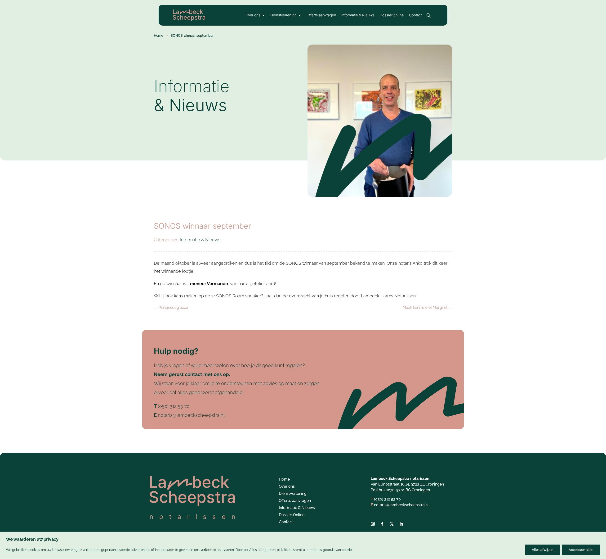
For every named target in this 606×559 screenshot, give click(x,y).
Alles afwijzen (542, 550)
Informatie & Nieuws (357, 15)
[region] (303, 545)
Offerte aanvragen (321, 15)
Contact (415, 15)
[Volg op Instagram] (373, 524)
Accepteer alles (581, 550)
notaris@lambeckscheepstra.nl (191, 415)
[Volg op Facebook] (382, 524)
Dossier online (392, 15)
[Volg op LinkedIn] (401, 524)
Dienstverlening (283, 15)
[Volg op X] (392, 524)
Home (284, 480)
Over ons (252, 15)
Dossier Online (291, 515)
